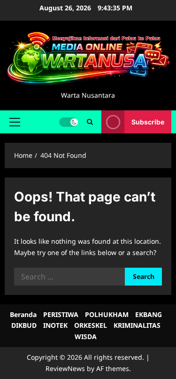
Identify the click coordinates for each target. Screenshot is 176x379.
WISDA (86, 336)
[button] (15, 122)
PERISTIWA (60, 314)
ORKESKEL (90, 325)
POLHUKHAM (107, 314)
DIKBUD (24, 325)
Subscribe (147, 122)
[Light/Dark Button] (68, 122)
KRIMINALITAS (137, 325)
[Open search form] (90, 122)
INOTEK (55, 325)
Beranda (23, 314)
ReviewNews (65, 368)
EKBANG (148, 314)
